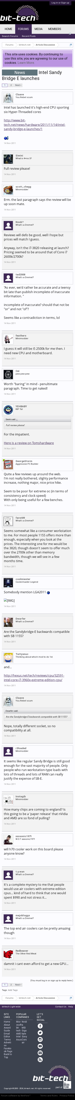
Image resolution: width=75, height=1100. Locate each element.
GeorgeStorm (24, 461)
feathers (21, 335)
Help (70, 1006)
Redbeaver (22, 950)
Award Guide (7, 1029)
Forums (23, 29)
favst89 (20, 517)
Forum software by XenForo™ (16, 1095)
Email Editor (7, 1035)
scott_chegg (23, 186)
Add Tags (13, 990)
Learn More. (26, 63)
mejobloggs (23, 915)
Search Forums (10, 36)
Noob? (19, 222)
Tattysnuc (22, 654)
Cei (17, 371)
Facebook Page (8, 1050)
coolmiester (23, 579)
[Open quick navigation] (70, 45)
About (7, 1025)
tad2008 (20, 274)
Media (38, 29)
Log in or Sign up (60, 3)
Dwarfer (21, 618)
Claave (20, 94)
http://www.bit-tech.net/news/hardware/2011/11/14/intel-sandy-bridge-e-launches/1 (34, 124)
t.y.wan (20, 871)
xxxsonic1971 (24, 836)
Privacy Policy (67, 1095)
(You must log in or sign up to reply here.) (51, 980)
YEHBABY (21, 406)
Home (8, 29)
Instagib (21, 796)
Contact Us (60, 1006)
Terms (7, 1039)
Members (54, 29)
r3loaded (21, 748)
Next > (18, 85)
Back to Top (8, 1055)
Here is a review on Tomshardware (29, 443)
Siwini (19, 155)
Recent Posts (29, 36)
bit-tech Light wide (11, 1006)
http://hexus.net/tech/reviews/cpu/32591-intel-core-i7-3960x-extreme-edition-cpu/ (34, 677)
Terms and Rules (49, 1095)
